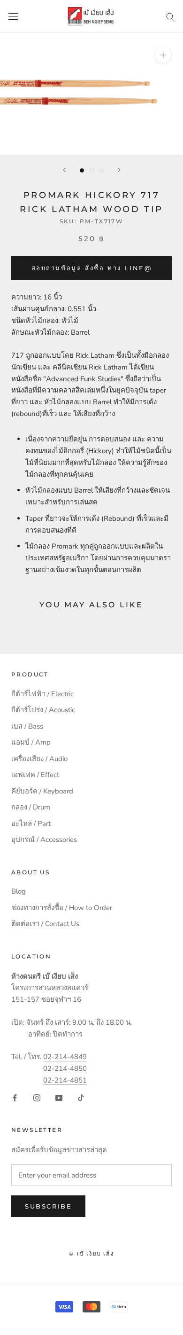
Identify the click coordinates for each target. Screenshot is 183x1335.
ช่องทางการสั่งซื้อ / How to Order (61, 907)
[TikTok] (80, 1097)
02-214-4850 (65, 1068)
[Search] (170, 16)
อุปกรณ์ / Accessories (44, 839)
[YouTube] (58, 1097)
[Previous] (64, 170)
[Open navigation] (13, 16)
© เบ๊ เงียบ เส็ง (91, 1253)
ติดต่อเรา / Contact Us (45, 923)
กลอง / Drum (30, 807)
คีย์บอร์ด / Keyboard (42, 791)
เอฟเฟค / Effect (35, 774)
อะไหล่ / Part (31, 823)
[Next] (119, 170)
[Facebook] (14, 1097)
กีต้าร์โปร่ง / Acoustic (43, 710)
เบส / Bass (27, 726)
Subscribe (48, 1206)
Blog (18, 891)
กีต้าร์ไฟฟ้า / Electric (42, 694)
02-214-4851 (65, 1080)
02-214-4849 (65, 1056)
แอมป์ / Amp (31, 742)
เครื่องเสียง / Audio (39, 758)
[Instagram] (36, 1097)
